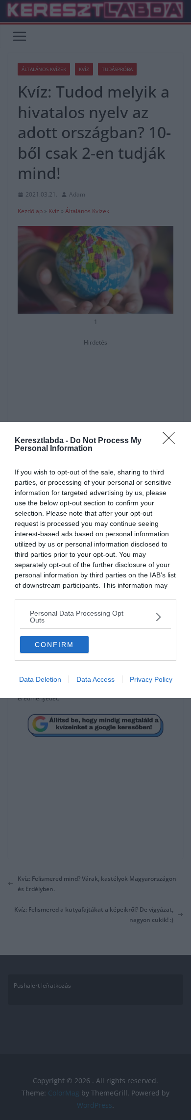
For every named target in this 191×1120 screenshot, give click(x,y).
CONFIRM (54, 644)
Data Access (95, 679)
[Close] (172, 441)
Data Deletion (40, 679)
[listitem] (95, 616)
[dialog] (95, 560)
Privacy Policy (151, 679)
